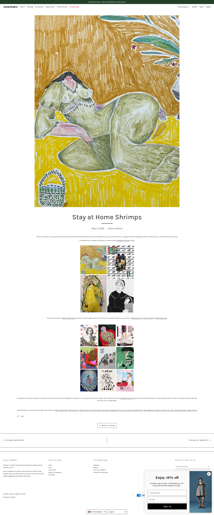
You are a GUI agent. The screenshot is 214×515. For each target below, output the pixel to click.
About (50, 465)
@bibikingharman (149, 410)
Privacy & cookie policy (101, 472)
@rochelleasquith (161, 318)
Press (50, 467)
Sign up (167, 506)
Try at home (52, 470)
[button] (202, 7)
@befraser (158, 410)
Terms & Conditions (100, 470)
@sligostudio (114, 410)
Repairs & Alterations (55, 472)
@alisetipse (106, 410)
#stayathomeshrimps (123, 240)
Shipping (96, 465)
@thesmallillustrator (69, 318)
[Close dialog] (209, 474)
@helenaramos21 (137, 318)
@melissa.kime (148, 318)
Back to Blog (108, 425)
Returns (96, 467)
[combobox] (96, 512)
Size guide (51, 475)
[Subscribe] (209, 466)
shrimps (11, 494)
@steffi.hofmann (138, 410)
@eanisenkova (192, 410)
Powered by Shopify (9, 497)
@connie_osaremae (125, 410)
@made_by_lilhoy (168, 410)
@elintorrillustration (181, 410)
